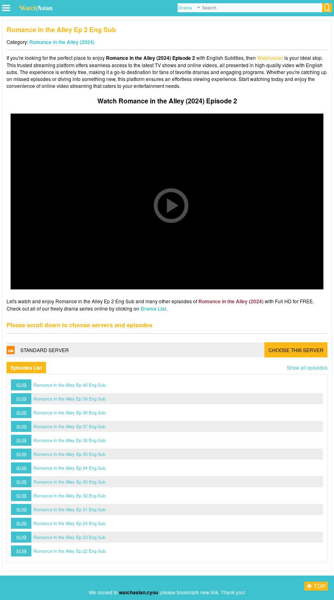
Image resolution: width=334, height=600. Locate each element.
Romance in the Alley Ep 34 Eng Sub (69, 467)
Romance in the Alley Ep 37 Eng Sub (69, 426)
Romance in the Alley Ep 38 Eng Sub (69, 412)
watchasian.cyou (138, 592)
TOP (318, 586)
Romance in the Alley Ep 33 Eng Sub (69, 481)
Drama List (153, 308)
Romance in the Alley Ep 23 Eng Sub (69, 537)
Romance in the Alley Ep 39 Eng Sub (69, 398)
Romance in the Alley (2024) (61, 42)
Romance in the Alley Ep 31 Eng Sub (69, 509)
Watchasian (270, 57)
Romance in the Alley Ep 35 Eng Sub (69, 454)
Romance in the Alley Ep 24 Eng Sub (69, 523)
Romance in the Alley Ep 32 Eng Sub (69, 495)
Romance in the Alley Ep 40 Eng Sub (69, 384)
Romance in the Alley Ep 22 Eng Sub (69, 550)
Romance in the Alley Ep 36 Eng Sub (69, 440)
